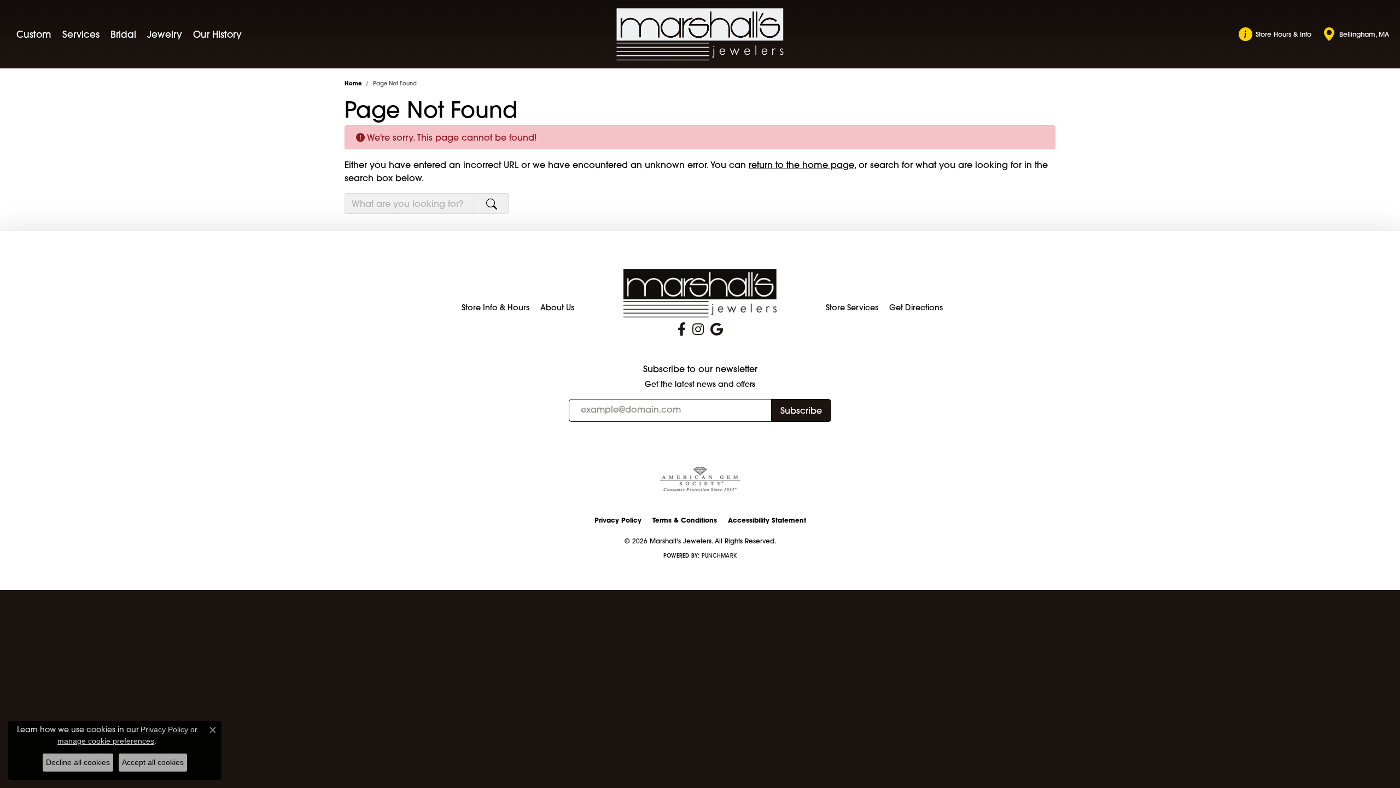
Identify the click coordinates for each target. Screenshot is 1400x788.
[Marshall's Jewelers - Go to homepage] (700, 292)
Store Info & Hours (495, 307)
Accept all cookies (153, 762)
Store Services (852, 307)
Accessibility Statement (767, 520)
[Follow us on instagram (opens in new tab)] (698, 329)
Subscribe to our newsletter (700, 369)
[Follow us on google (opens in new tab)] (716, 329)
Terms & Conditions (684, 520)
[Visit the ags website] (700, 479)
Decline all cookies (78, 762)
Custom (33, 34)
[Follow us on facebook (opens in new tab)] (682, 329)
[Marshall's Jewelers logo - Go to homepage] (700, 34)
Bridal (123, 34)
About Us (557, 307)
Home (353, 83)
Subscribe (801, 410)
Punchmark (719, 555)
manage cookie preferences (105, 741)
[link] (1275, 34)
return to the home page (801, 164)
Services (81, 34)
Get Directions (916, 307)
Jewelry (164, 34)
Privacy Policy (617, 520)
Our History (217, 34)
